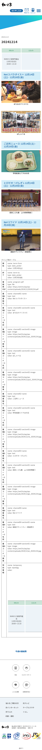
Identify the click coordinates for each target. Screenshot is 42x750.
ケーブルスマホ (28, 707)
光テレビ (26, 703)
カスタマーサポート (26, 675)
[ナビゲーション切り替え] (39, 10)
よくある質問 (15, 692)
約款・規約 (10, 716)
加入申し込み (16, 10)
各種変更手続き (26, 692)
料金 (16, 675)
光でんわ (9, 712)
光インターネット (12, 707)
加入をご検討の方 (12, 703)
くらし (25, 712)
